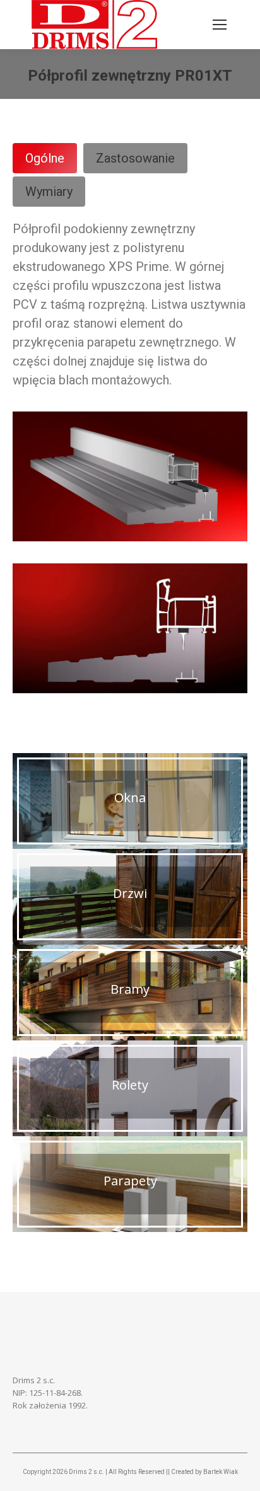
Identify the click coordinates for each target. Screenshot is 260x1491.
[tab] (45, 158)
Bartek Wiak (220, 1471)
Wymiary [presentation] (49, 191)
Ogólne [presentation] (44, 158)
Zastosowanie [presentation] (135, 158)
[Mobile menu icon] (219, 24)
